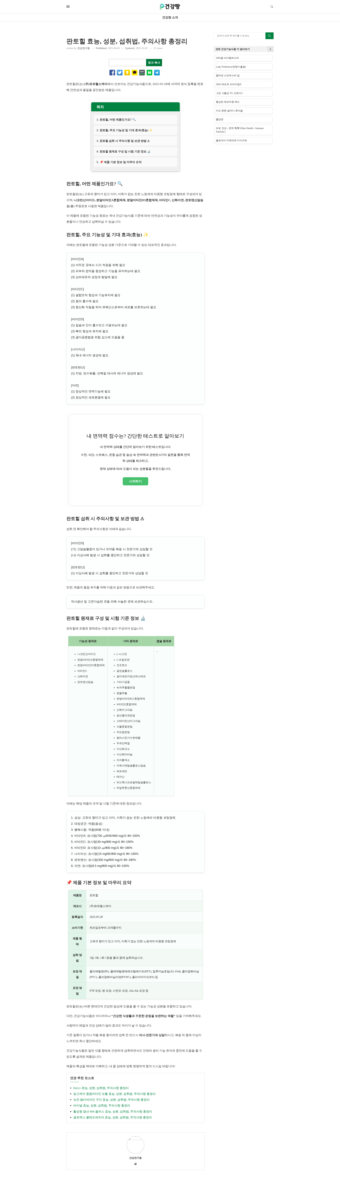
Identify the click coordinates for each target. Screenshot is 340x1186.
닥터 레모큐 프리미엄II (228, 84)
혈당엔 (219, 119)
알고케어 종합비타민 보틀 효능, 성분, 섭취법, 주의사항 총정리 (114, 1094)
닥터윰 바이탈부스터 (227, 58)
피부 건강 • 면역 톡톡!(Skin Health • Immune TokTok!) (240, 130)
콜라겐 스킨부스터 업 (228, 75)
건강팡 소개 (170, 17)
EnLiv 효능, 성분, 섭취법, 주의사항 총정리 (101, 1088)
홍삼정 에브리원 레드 (228, 102)
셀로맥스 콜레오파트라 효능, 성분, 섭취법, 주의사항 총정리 (112, 1117)
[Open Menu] (68, 6)
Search (269, 35)
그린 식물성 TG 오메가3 (229, 93)
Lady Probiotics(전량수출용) (231, 66)
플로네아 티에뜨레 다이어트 (231, 140)
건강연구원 (83, 48)
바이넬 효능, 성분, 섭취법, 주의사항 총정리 (101, 1105)
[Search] (272, 6)
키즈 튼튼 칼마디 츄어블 (229, 110)
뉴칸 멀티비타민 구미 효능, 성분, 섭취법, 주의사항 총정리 (111, 1099)
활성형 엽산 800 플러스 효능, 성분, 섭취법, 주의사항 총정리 (112, 1111)
